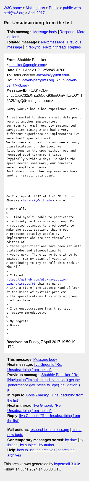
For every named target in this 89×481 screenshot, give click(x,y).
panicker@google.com (26, 65)
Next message (52, 42)
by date (71, 440)
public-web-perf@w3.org (34, 80)
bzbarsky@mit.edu (53, 75)
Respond (67, 32)
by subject (28, 445)
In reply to (32, 47)
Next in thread (54, 47)
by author (46, 445)
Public (54, 8)
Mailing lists (35, 8)
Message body (45, 32)
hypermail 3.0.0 (66, 464)
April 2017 (36, 13)
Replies (74, 47)
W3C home (13, 8)
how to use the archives (36, 450)
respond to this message (49, 430)
